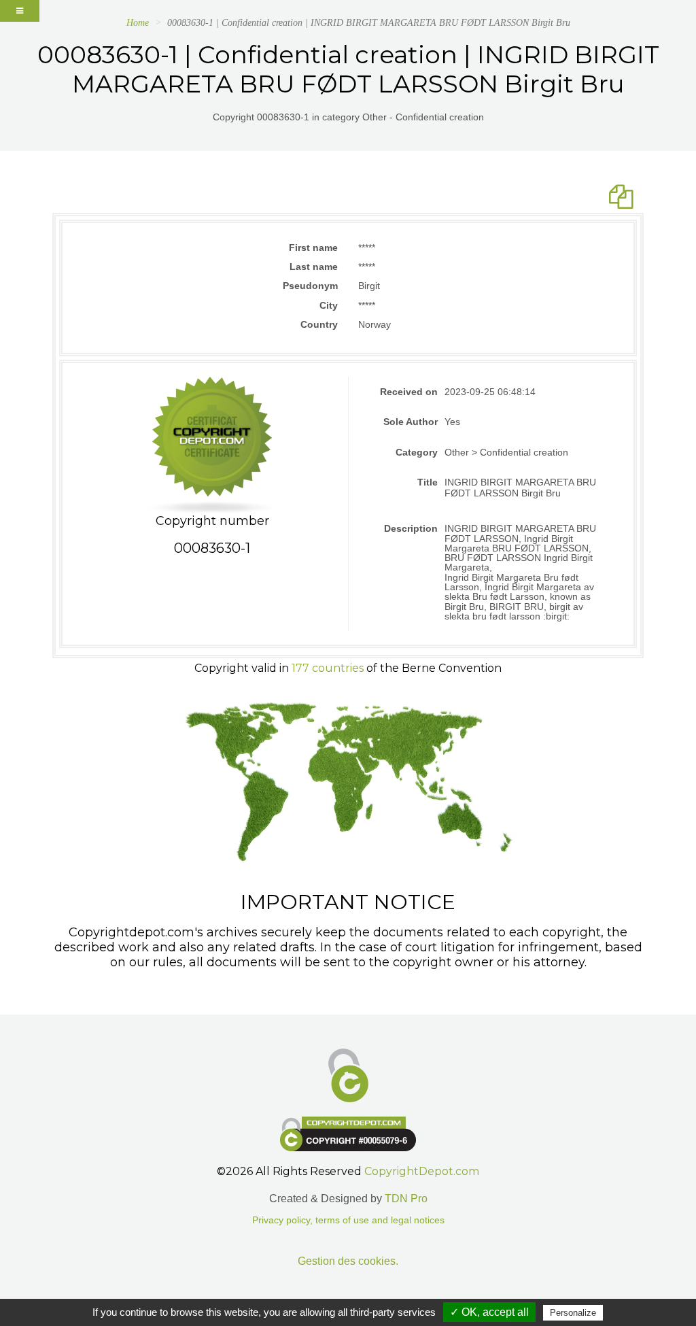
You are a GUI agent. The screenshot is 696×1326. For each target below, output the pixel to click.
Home (137, 23)
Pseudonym (310, 285)
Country (319, 324)
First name (313, 247)
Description (411, 528)
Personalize (573, 1313)
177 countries (328, 668)
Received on (409, 391)
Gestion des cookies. (348, 1261)
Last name (314, 266)
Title (427, 482)
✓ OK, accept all (489, 1312)
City (328, 305)
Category (417, 452)
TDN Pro (406, 1198)
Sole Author (410, 421)
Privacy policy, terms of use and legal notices (348, 1220)
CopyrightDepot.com (421, 1171)
